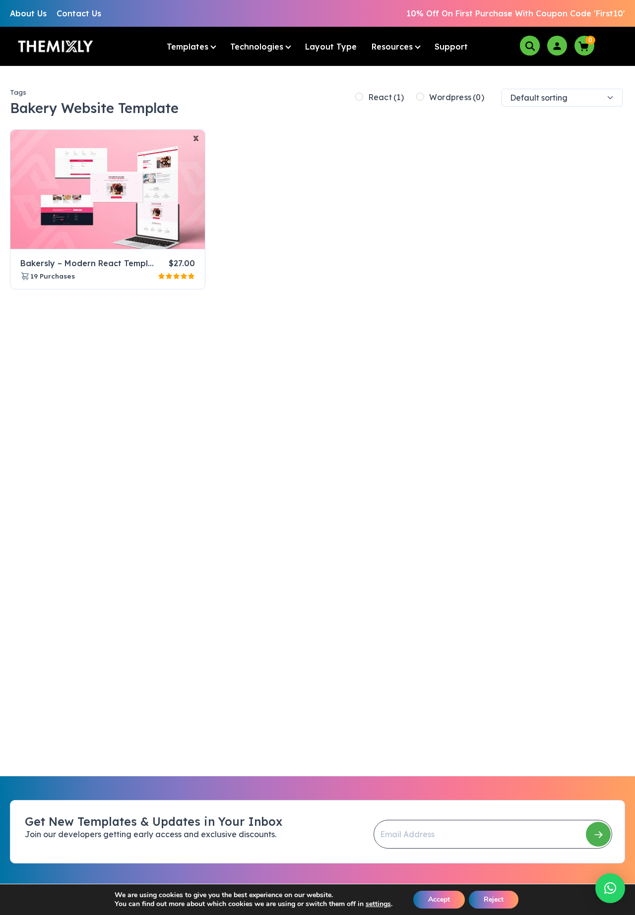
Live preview (172, 237)
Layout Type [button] (331, 47)
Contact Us (79, 13)
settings (378, 904)
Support (451, 47)
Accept (439, 899)
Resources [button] (392, 47)
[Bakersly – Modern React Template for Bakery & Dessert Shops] (107, 189)
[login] (557, 45)
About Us (28, 13)
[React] (359, 97)
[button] (610, 888)
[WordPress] (420, 97)
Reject (494, 899)
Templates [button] (187, 47)
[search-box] (530, 46)
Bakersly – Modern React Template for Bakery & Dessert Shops (148, 263)
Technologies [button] (256, 47)
